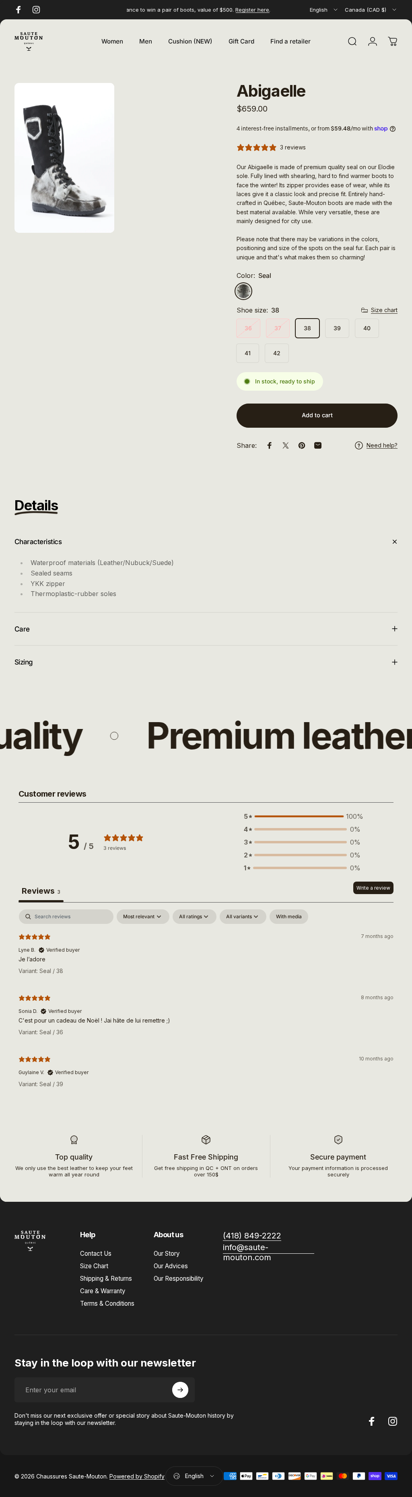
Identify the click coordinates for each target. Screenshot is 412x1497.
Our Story (167, 1253)
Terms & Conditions (107, 1303)
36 (248, 328)
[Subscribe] (180, 1390)
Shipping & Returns (106, 1278)
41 (248, 353)
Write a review (373, 888)
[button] (302, 816)
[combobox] (324, 9)
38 (307, 328)
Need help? (382, 445)
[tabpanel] (206, 1002)
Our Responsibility (179, 1278)
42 (276, 353)
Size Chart (94, 1266)
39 (337, 328)
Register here (242, 9)
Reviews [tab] (41, 891)
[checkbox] (289, 916)
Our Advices (171, 1266)
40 (367, 328)
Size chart (384, 309)
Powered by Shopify (137, 1476)
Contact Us (95, 1253)
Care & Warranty (103, 1291)
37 (277, 328)
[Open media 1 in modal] (64, 158)
